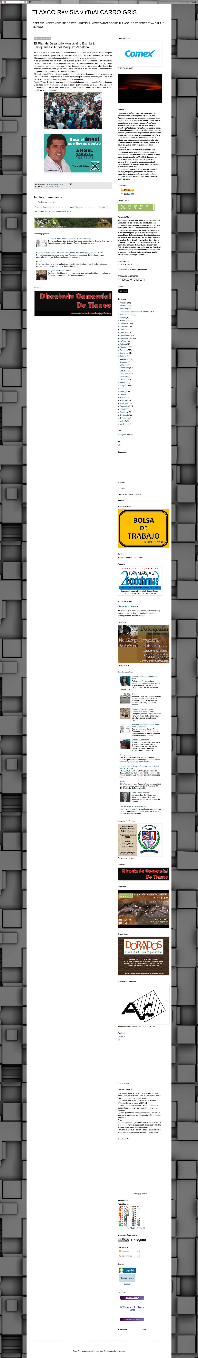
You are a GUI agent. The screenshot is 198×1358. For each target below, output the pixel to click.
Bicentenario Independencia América (134, 312)
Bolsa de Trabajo (126, 315)
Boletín (123, 782)
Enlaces (123, 365)
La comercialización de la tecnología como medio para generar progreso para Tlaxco (69, 253)
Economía (124, 353)
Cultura (123, 344)
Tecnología (124, 415)
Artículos (123, 309)
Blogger (122, 1351)
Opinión (123, 394)
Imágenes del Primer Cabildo (59, 271)
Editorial (123, 356)
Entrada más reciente (43, 207)
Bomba (123, 318)
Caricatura (124, 327)
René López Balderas (140, 793)
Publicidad (124, 403)
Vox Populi (124, 424)
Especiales (124, 368)
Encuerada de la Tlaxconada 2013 (133, 807)
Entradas (125, 1251)
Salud (122, 409)
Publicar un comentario (47, 202)
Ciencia (123, 332)
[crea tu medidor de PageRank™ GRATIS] (119, 446)
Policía (122, 397)
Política (57, 187)
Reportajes (124, 406)
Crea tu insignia (123, 1083)
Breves (39, 262)
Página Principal (75, 207)
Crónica (123, 341)
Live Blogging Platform (139, 1194)
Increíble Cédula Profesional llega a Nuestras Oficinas (69, 239)
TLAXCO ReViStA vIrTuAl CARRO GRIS (84, 12)
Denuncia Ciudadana (140, 740)
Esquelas (123, 371)
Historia (123, 380)
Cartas (122, 329)
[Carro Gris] (132, 1081)
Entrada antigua (104, 207)
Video (122, 421)
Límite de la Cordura (128, 606)
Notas (122, 392)
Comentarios (125, 335)
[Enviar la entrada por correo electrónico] (70, 184)
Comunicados (50, 187)
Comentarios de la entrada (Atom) (58, 211)
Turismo (123, 418)
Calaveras (124, 324)
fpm (101, 1351)
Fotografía (124, 374)
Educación (124, 359)
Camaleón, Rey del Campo (142, 709)
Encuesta (123, 362)
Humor (122, 383)
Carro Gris (121, 1037)
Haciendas (124, 377)
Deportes (123, 347)
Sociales (123, 412)
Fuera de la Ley (126, 755)
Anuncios (123, 306)
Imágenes (124, 386)
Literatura (124, 389)
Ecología (123, 350)
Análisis (123, 303)
